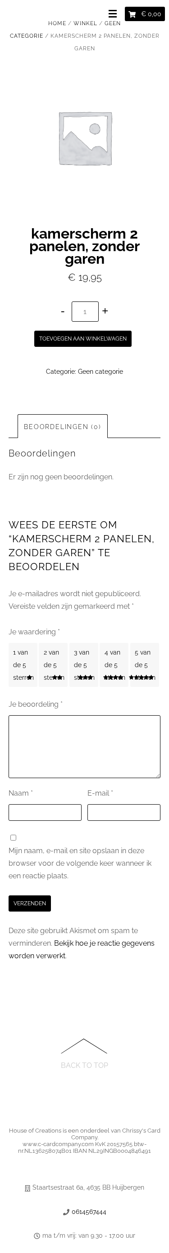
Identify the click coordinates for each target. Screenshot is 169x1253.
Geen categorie (100, 371)
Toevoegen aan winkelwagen (83, 339)
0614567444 (89, 1211)
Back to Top (84, 1065)
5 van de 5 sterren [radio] (145, 665)
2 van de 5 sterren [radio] (54, 665)
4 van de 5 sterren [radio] (115, 665)
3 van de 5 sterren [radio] (84, 665)
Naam (21, 793)
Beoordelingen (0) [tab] (62, 426)
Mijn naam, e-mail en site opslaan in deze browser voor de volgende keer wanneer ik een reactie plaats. (80, 863)
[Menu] (114, 14)
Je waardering (34, 632)
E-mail (100, 793)
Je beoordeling (36, 704)
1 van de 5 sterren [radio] (23, 665)
